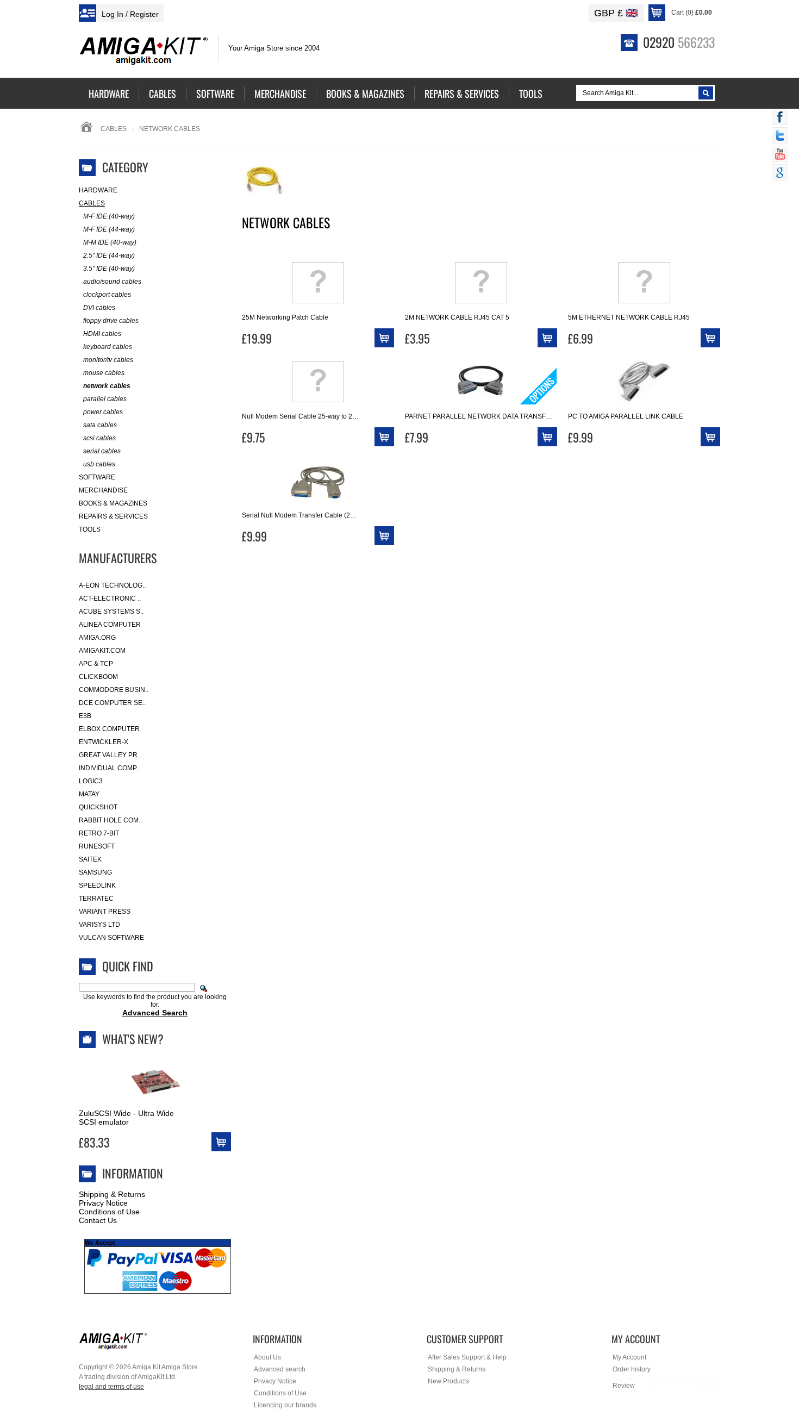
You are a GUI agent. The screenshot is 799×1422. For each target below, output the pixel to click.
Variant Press (104, 911)
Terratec (96, 898)
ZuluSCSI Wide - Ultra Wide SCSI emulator (126, 1117)
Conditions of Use (109, 1211)
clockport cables (107, 294)
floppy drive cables (111, 321)
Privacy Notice (103, 1203)
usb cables (99, 464)
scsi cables (99, 438)
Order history (632, 1369)
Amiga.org (97, 637)
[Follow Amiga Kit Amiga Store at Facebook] (780, 118)
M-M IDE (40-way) (109, 242)
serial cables (102, 451)
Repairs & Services (113, 516)
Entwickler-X (103, 742)
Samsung (95, 872)
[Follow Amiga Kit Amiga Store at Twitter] (780, 136)
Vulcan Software (111, 937)
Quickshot (98, 807)
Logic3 (91, 781)
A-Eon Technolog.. (112, 585)
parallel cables (105, 399)
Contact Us (98, 1220)
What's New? (133, 1038)
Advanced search (279, 1369)
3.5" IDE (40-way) (109, 268)
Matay (89, 794)
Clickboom (98, 677)
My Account (629, 1357)
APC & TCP (96, 664)
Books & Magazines (113, 503)
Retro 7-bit (99, 833)
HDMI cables (102, 334)
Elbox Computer (109, 729)
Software (97, 477)
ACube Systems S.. (111, 611)
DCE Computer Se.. (112, 703)
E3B (85, 716)
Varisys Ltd (99, 924)
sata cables (100, 425)
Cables (114, 129)
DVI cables (99, 307)
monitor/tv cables (108, 360)
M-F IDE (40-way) (109, 216)
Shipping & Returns (112, 1194)
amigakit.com (102, 650)
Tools (90, 529)
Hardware (98, 190)
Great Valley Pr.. (110, 755)
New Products (448, 1381)
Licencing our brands (285, 1405)
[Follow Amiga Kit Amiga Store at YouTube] (780, 155)
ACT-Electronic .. (110, 598)
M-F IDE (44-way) (109, 229)
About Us (267, 1357)
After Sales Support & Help (467, 1357)
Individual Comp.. (109, 768)
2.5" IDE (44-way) (109, 255)
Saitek (90, 859)
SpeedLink (97, 885)
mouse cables (103, 373)
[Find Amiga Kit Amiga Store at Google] (780, 173)
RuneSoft (97, 846)
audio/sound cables (112, 281)
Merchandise (103, 490)
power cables (103, 412)
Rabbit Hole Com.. (110, 820)
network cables (106, 386)
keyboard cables (107, 347)
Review (624, 1385)
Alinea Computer (110, 624)
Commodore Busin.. (113, 690)
